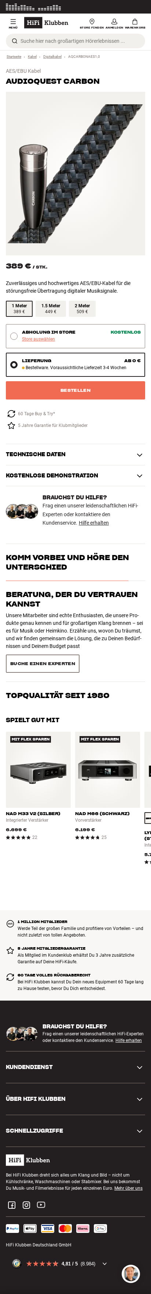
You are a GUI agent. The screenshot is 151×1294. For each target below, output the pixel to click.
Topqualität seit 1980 (58, 631)
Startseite (14, 57)
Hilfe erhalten (94, 523)
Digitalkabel (52, 57)
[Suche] (14, 41)
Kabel (32, 57)
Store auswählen (38, 339)
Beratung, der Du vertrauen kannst (72, 599)
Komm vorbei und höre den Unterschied (67, 562)
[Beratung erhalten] (131, 1274)
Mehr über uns (128, 1154)
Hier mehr (135, 7)
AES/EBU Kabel (23, 71)
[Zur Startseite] (46, 23)
